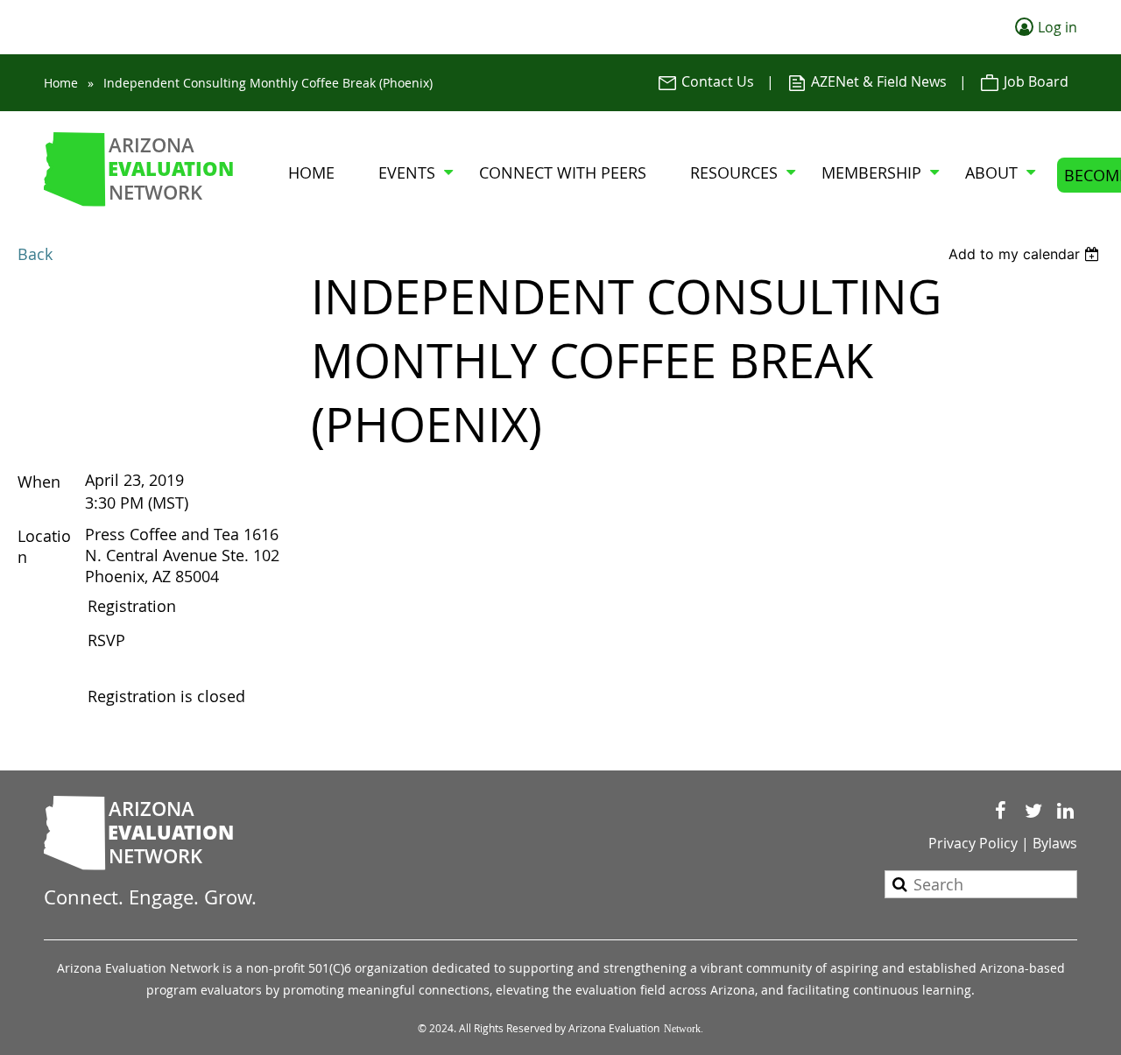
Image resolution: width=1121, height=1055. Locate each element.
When (39, 481)
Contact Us (716, 81)
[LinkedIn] (1065, 811)
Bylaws (1055, 843)
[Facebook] (1000, 811)
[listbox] (1025, 253)
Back (35, 253)
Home (61, 82)
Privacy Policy (973, 843)
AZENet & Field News (877, 81)
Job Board (1034, 81)
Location (44, 546)
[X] (1033, 811)
